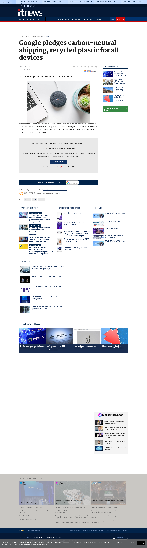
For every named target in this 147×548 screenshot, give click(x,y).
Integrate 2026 (111, 229)
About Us (78, 530)
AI (47, 19)
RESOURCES (79, 19)
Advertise (106, 530)
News (27, 36)
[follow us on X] (21, 5)
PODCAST (90, 19)
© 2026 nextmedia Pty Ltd (34, 530)
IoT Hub (58, 537)
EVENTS (98, 19)
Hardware (45, 36)
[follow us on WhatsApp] (31, 5)
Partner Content (29, 208)
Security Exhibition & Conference (114, 237)
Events (98, 208)
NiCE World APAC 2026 (115, 213)
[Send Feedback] (88, 66)
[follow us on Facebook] (24, 5)
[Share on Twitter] (78, 66)
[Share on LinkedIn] (85, 66)
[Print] (95, 66)
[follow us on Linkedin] (19, 5)
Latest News (7, 2)
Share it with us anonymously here (55, 190)
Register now (58, 162)
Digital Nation (50, 537)
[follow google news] (28, 5)
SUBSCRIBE (121, 19)
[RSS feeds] (34, 5)
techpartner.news (38, 537)
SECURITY (41, 19)
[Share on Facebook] (81, 66)
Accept (141, 543)
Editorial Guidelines (86, 530)
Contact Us (72, 530)
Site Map (123, 530)
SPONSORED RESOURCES (69, 208)
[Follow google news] (89, 71)
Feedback (100, 530)
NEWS (20, 19)
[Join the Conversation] (74, 66)
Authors (95, 530)
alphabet (27, 200)
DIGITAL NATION (55, 19)
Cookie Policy (27, 545)
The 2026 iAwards (112, 222)
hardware (41, 200)
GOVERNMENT (31, 19)
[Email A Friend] (92, 66)
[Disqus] (55, 381)
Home (21, 36)
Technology (36, 36)
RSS (127, 530)
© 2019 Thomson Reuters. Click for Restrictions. (49, 193)
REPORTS (68, 19)
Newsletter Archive (115, 530)
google (34, 200)
